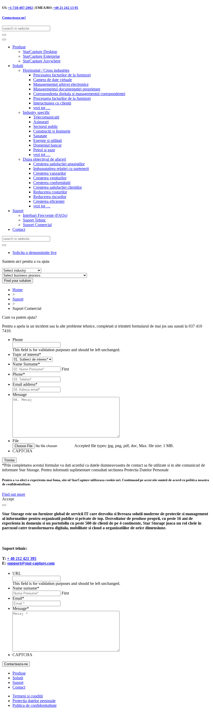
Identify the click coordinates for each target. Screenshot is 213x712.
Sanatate (40, 136)
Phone (17, 339)
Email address (24, 384)
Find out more (13, 494)
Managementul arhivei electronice (61, 84)
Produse (19, 47)
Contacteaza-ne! (14, 17)
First (65, 369)
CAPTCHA (22, 451)
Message (19, 394)
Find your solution (17, 281)
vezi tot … (41, 108)
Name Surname (26, 364)
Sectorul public (45, 126)
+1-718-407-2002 (20, 8)
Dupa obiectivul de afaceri (44, 159)
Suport (17, 210)
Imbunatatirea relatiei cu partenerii (61, 168)
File (15, 441)
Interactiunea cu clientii (52, 103)
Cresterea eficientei (48, 201)
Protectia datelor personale (34, 700)
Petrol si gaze (44, 150)
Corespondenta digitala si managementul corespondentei (79, 94)
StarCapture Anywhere (42, 61)
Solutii (17, 65)
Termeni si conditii (27, 696)
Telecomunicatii (46, 117)
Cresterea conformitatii (51, 182)
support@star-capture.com (31, 563)
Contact (18, 229)
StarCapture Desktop (40, 51)
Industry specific (36, 112)
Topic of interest (26, 354)
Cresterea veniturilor (49, 178)
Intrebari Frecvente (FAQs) (45, 215)
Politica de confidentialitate (34, 705)
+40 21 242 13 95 (65, 8)
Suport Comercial (37, 225)
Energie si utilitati (47, 140)
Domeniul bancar (47, 145)
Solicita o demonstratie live (34, 252)
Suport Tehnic (34, 220)
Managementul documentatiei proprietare (66, 89)
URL (16, 573)
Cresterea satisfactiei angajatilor (59, 164)
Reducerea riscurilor (49, 196)
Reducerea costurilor (50, 192)
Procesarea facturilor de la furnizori (62, 75)
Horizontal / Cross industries (46, 70)
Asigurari (41, 122)
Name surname (25, 588)
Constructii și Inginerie (51, 131)
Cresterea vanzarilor (49, 173)
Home (17, 290)
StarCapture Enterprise (41, 56)
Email (18, 598)
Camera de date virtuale (52, 79)
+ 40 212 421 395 (21, 558)
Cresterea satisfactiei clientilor (57, 187)
